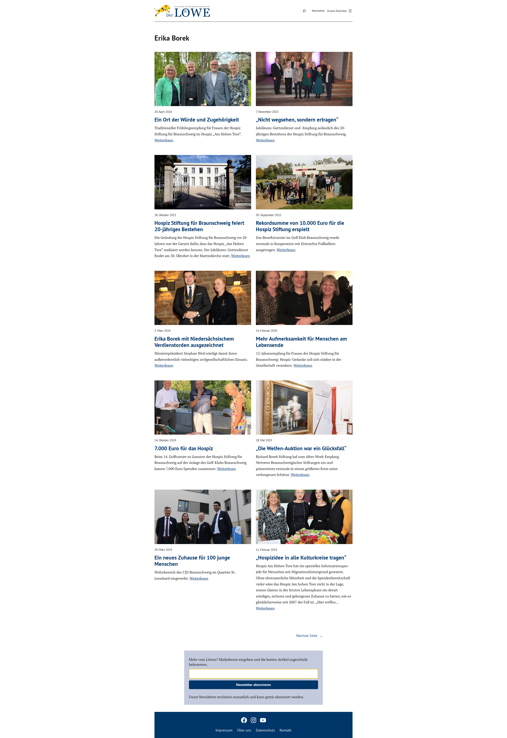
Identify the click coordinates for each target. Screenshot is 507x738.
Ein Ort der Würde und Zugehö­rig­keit (196, 119)
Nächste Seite (309, 635)
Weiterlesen (163, 140)
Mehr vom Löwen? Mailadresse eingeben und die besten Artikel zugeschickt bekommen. (248, 662)
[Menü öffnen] (340, 11)
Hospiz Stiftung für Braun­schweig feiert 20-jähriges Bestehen (199, 226)
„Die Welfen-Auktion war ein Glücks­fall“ (301, 448)
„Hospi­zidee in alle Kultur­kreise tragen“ (301, 557)
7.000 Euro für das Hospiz (183, 448)
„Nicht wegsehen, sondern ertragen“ (297, 119)
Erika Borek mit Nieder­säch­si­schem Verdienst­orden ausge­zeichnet (194, 341)
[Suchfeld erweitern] (304, 11)
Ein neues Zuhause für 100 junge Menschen (192, 560)
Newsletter (318, 10)
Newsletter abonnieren (253, 684)
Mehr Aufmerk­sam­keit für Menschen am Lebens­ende (301, 341)
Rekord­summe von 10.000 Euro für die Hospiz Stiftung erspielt (300, 226)
